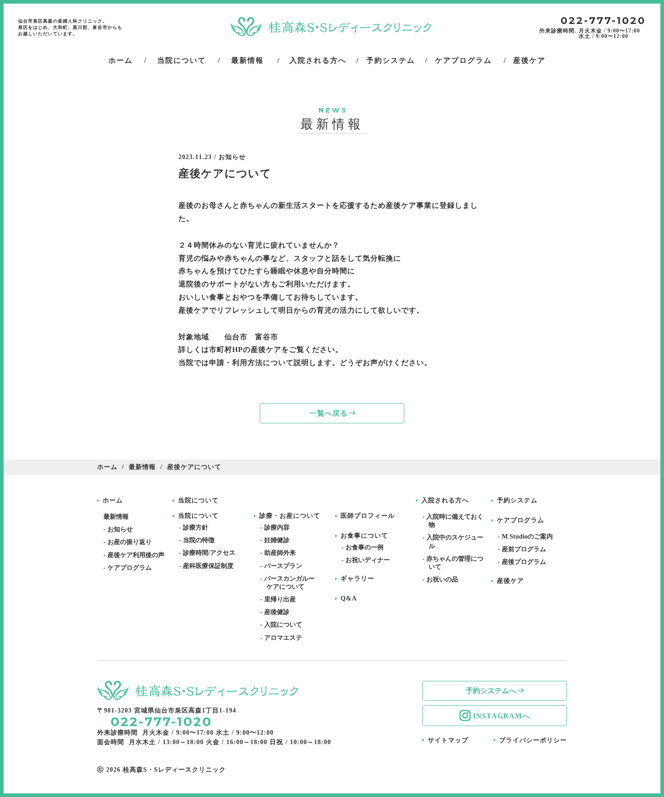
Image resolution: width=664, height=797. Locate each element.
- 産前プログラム (525, 549)
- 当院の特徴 (200, 540)
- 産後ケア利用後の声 (137, 555)
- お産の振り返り (131, 542)
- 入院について (284, 624)
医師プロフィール (368, 516)
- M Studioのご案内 (528, 536)
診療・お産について (289, 516)
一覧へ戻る (328, 413)
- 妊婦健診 (278, 540)
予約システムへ (491, 690)
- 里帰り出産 (281, 599)
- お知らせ (121, 529)
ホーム (107, 467)
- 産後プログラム (525, 561)
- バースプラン (284, 566)
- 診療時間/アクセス (210, 552)
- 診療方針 (196, 527)
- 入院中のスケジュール (456, 541)
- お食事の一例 (365, 547)
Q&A (349, 598)
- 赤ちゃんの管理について (456, 562)
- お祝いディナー (369, 560)
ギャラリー (357, 579)
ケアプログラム (520, 520)
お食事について (364, 536)
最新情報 (142, 467)
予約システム (517, 500)
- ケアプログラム (131, 567)
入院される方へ (445, 500)
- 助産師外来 (281, 552)
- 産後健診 (278, 612)
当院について (198, 500)
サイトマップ (448, 740)
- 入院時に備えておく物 (456, 520)
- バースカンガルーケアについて (291, 582)
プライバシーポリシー (533, 740)
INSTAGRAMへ (501, 716)
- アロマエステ (284, 637)
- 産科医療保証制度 (209, 566)
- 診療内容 (278, 527)
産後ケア (510, 581)
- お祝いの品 (443, 579)
